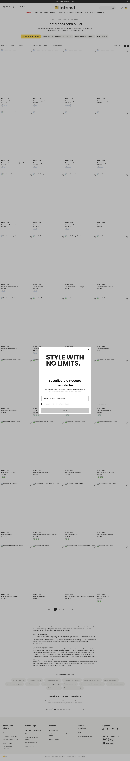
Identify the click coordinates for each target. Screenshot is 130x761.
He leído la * (56, 404)
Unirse (65, 410)
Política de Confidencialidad (60, 404)
